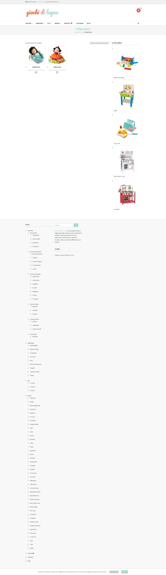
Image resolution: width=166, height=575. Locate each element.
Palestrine (36, 243)
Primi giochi (33, 233)
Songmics (33, 518)
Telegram (79, 23)
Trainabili (35, 299)
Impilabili (35, 284)
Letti (31, 360)
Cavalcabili (36, 235)
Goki (31, 432)
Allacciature (36, 276)
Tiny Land (33, 533)
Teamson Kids (34, 522)
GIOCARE (28, 23)
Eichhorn (32, 413)
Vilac (31, 544)
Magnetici (35, 291)
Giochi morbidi (34, 304)
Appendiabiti (34, 345)
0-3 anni (32, 383)
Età (48, 23)
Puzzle (35, 295)
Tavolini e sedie (34, 372)
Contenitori (33, 353)
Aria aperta (33, 334)
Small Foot (33, 514)
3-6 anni (32, 387)
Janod (32, 454)
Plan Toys (33, 510)
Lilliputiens (36, 67)
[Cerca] (76, 225)
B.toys (32, 402)
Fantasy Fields (34, 424)
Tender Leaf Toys (35, 525)
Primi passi (36, 246)
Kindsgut (32, 465)
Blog (89, 23)
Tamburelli (36, 325)
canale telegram (41, 2)
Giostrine (33, 357)
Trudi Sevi (33, 537)
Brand (57, 23)
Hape (31, 447)
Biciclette (35, 336)
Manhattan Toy (34, 495)
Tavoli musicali (37, 329)
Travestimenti (37, 265)
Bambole (35, 306)
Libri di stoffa (36, 239)
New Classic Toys (35, 503)
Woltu (32, 548)
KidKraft (32, 458)
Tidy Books (33, 529)
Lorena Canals (34, 488)
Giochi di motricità (35, 274)
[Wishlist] (138, 10)
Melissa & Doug (34, 499)
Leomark (32, 477)
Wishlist (67, 23)
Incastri (35, 288)
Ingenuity (33, 450)
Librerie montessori (36, 364)
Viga (31, 541)
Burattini (35, 310)
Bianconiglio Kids (35, 405)
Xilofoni (35, 321)
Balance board (34, 349)
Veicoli (34, 269)
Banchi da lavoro (37, 254)
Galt (31, 428)
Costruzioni (36, 280)
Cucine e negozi (37, 261)
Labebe (32, 469)
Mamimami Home (35, 492)
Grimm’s (32, 439)
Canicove (33, 409)
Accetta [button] (124, 572)
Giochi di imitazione (36, 252)
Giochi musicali (34, 319)
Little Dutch (33, 484)
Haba (31, 443)
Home (76, 32)
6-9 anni (32, 390)
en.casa (32, 417)
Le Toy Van (33, 473)
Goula (32, 435)
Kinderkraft (33, 462)
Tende (32, 375)
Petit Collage (33, 507)
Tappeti (32, 368)
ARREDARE (39, 23)
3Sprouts (32, 398)
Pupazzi (35, 314)
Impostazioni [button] (114, 572)
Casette (35, 258)
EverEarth (33, 420)
